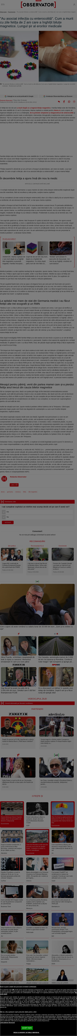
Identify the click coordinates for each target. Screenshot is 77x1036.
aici (21, 1003)
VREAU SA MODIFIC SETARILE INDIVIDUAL (26, 1032)
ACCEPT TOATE (27, 1028)
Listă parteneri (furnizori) (7, 1022)
